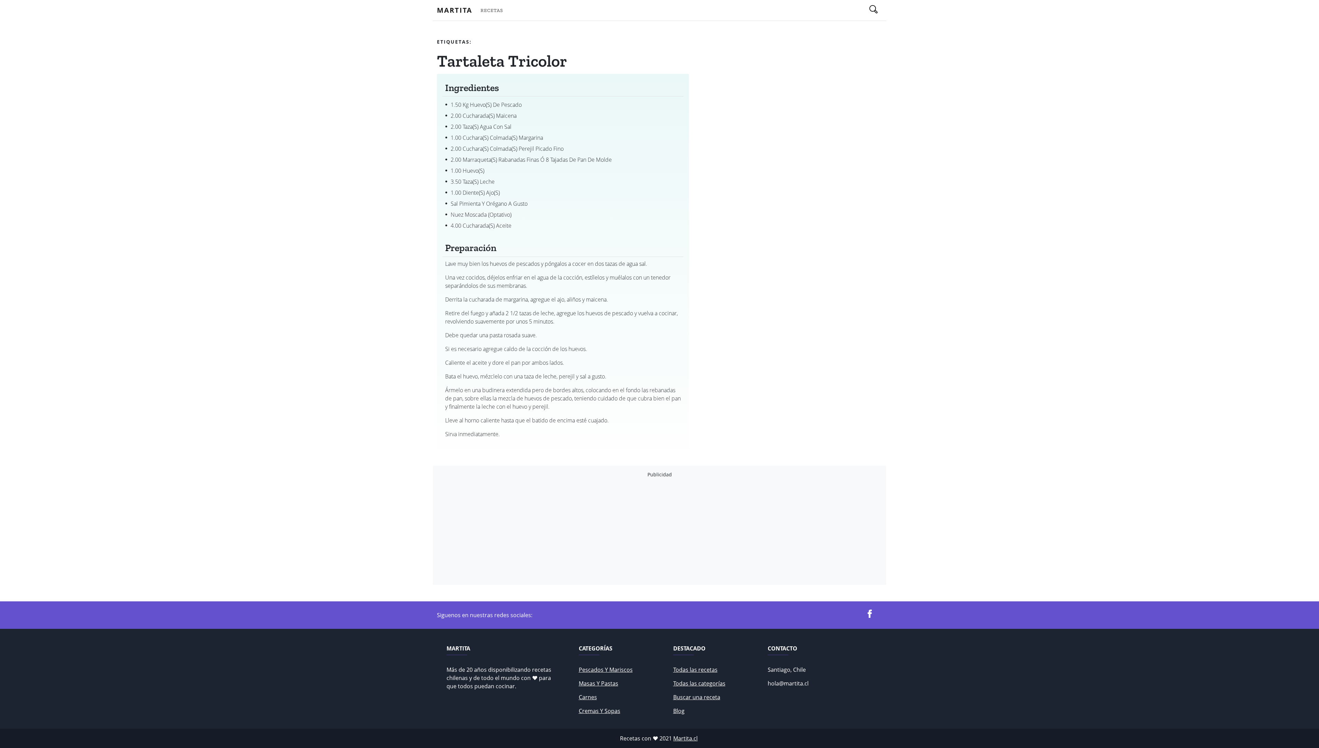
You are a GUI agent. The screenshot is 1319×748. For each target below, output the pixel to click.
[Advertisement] (643, 531)
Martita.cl (685, 738)
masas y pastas (598, 683)
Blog (679, 711)
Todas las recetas (695, 669)
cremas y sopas (599, 711)
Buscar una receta (696, 697)
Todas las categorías (699, 683)
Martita (454, 10)
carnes (588, 697)
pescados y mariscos (606, 669)
